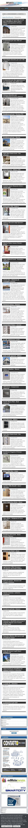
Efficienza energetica (7, 719)
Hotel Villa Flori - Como (10, 471)
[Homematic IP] (14, 795)
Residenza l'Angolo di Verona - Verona (12, 452)
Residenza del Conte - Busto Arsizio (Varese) (12, 535)
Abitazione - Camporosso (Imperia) (11, 387)
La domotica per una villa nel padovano (12, 41)
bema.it (4, 812)
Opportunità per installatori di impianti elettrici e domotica (12, 669)
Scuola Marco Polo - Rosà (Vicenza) (11, 402)
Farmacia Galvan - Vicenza (11, 304)
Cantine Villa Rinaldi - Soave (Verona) (12, 486)
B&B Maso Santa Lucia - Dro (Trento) (12, 154)
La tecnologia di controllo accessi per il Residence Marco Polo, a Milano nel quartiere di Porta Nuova (13, 22)
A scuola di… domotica (10, 683)
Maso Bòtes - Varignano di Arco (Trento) (13, 519)
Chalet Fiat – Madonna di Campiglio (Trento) (11, 280)
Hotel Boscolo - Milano (10, 419)
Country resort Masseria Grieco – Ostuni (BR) (13, 186)
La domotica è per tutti (10, 702)
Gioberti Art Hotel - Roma (11, 551)
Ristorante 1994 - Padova (11, 206)
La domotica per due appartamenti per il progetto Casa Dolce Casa (14, 81)
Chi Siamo (4, 809)
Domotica (21, 14)
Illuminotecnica (6, 723)
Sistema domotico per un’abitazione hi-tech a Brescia (13, 95)
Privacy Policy (17, 826)
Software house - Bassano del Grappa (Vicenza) (12, 581)
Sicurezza (4, 720)
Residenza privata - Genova (11, 609)
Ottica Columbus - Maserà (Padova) (11, 370)
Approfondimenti (7, 17)
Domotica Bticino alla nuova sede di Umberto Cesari (13, 636)
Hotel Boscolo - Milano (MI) (11, 170)
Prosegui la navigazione (7, 826)
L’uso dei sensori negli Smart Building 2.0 (12, 651)
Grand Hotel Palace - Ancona (12, 325)
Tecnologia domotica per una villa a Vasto (14, 60)
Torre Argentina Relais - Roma (12, 502)
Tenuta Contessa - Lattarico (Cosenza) (11, 593)
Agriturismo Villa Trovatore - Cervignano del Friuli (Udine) (12, 567)
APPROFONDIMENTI (12, 14)
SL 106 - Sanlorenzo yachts (11, 339)
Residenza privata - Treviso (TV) (13, 114)
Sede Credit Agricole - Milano (12, 356)
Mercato (4, 725)
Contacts (4, 810)
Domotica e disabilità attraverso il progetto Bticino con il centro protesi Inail (13, 622)
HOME (4, 14)
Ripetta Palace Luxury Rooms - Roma (12, 243)
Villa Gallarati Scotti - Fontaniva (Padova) (13, 260)
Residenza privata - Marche (11, 137)
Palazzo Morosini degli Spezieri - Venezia (13, 223)
